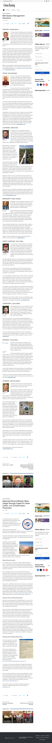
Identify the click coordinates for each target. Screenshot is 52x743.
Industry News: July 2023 (8, 465)
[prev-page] (3, 490)
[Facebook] (45, 1)
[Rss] (48, 1)
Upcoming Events (40, 90)
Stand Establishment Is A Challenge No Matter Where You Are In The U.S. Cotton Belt (18, 485)
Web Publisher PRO (11, 737)
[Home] (3, 10)
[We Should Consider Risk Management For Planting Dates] (28, 481)
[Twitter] (46, 1)
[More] (28, 23)
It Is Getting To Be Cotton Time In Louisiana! (7, 486)
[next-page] (5, 490)
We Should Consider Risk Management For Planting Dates (28, 485)
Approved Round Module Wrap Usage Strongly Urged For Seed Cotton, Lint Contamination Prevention (26, 467)
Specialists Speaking (6, 13)
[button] (46, 10)
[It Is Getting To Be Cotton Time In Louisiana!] (8, 481)
